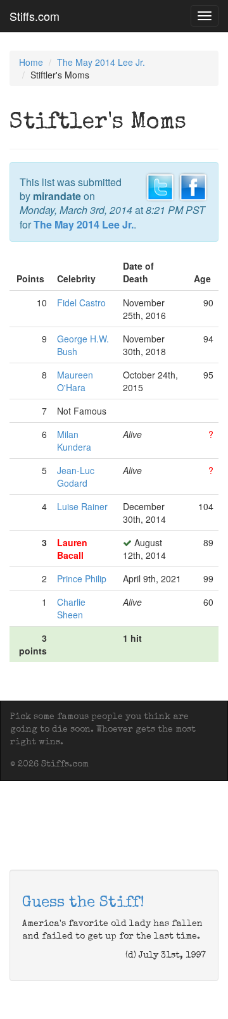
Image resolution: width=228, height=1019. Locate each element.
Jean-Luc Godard (75, 476)
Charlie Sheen (71, 608)
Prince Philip (81, 578)
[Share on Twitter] (160, 185)
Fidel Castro (81, 302)
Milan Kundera (74, 440)
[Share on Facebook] (193, 185)
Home (31, 62)
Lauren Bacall (72, 548)
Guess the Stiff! (83, 903)
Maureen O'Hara (75, 381)
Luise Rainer (82, 506)
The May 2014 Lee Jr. (101, 62)
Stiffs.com (35, 16)
